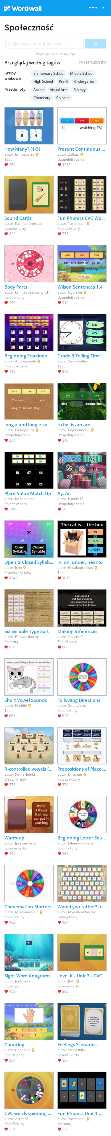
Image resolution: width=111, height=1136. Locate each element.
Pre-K (63, 81)
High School (43, 81)
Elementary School (48, 73)
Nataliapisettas (80, 567)
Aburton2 (75, 636)
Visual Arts (58, 89)
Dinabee (75, 774)
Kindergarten (84, 81)
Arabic (38, 89)
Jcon (18, 567)
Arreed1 (22, 1118)
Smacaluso (77, 705)
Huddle (21, 705)
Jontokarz (22, 981)
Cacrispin (22, 1049)
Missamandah (26, 911)
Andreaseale (25, 361)
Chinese (63, 97)
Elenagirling (25, 429)
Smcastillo (76, 1049)
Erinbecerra (25, 154)
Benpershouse (27, 636)
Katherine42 (25, 774)
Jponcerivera (25, 843)
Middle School (81, 73)
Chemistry (41, 97)
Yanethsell (76, 223)
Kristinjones (24, 498)
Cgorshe (75, 292)
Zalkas (73, 154)
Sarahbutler (78, 361)
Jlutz (71, 981)
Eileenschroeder (81, 843)
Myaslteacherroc (82, 911)
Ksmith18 (75, 498)
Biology (79, 89)
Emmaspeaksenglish (32, 292)
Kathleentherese (28, 223)
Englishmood (78, 429)
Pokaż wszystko (93, 62)
